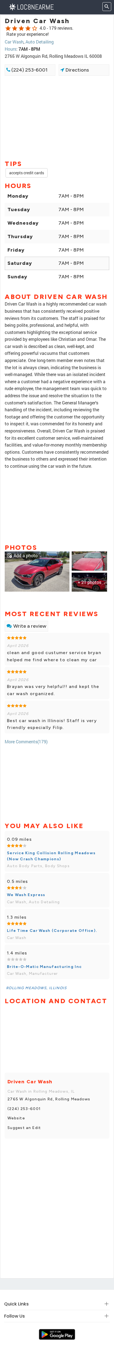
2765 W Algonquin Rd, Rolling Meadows (48, 1099)
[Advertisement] (57, 117)
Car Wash (14, 42)
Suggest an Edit (24, 1127)
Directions (76, 70)
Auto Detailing (39, 42)
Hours (10, 49)
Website (16, 1118)
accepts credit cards (26, 172)
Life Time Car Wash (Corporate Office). (52, 930)
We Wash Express (26, 895)
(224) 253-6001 (29, 70)
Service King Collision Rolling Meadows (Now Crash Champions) (51, 856)
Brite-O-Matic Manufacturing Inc (44, 966)
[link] (37, 571)
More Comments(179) (26, 741)
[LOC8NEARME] (31, 6)
